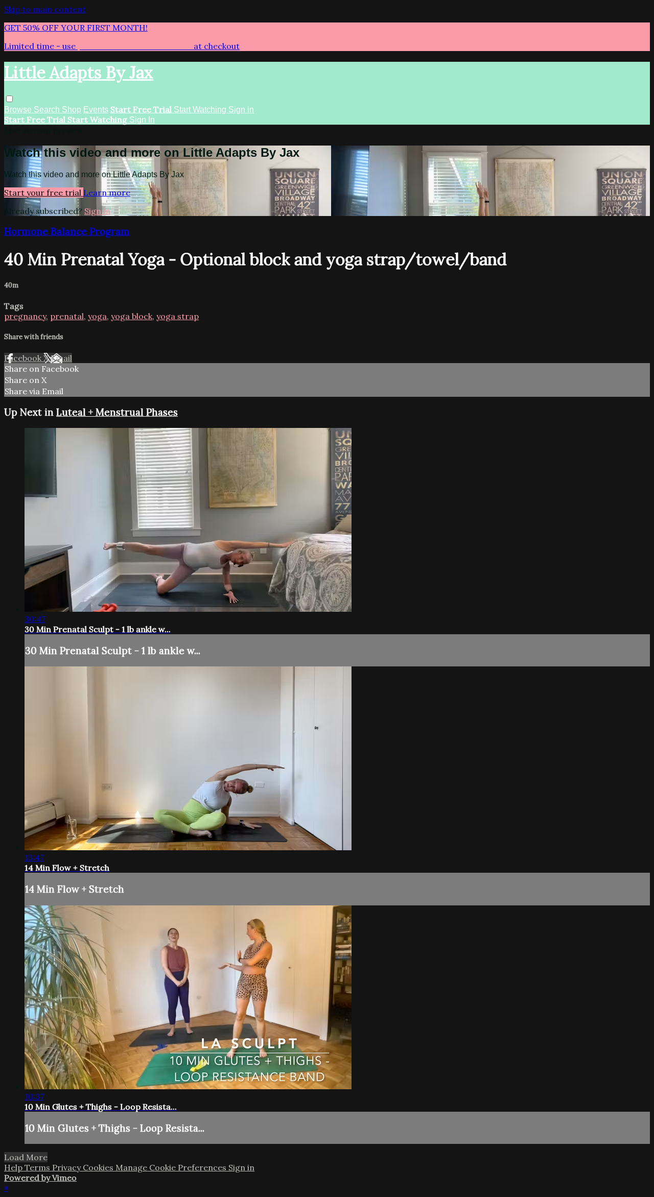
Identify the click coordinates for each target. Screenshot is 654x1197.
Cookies (99, 1167)
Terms (38, 1167)
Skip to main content (45, 9)
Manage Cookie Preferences (171, 1167)
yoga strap (177, 316)
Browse (19, 109)
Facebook (23, 358)
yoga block (131, 316)
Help (14, 1167)
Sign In (142, 119)
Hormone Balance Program (67, 231)
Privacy (67, 1167)
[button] (9, 98)
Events (95, 109)
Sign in (241, 109)
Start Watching (201, 109)
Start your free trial (43, 192)
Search (48, 109)
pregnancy (25, 316)
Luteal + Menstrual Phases (117, 412)
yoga (97, 316)
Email (61, 358)
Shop (71, 109)
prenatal (67, 316)
